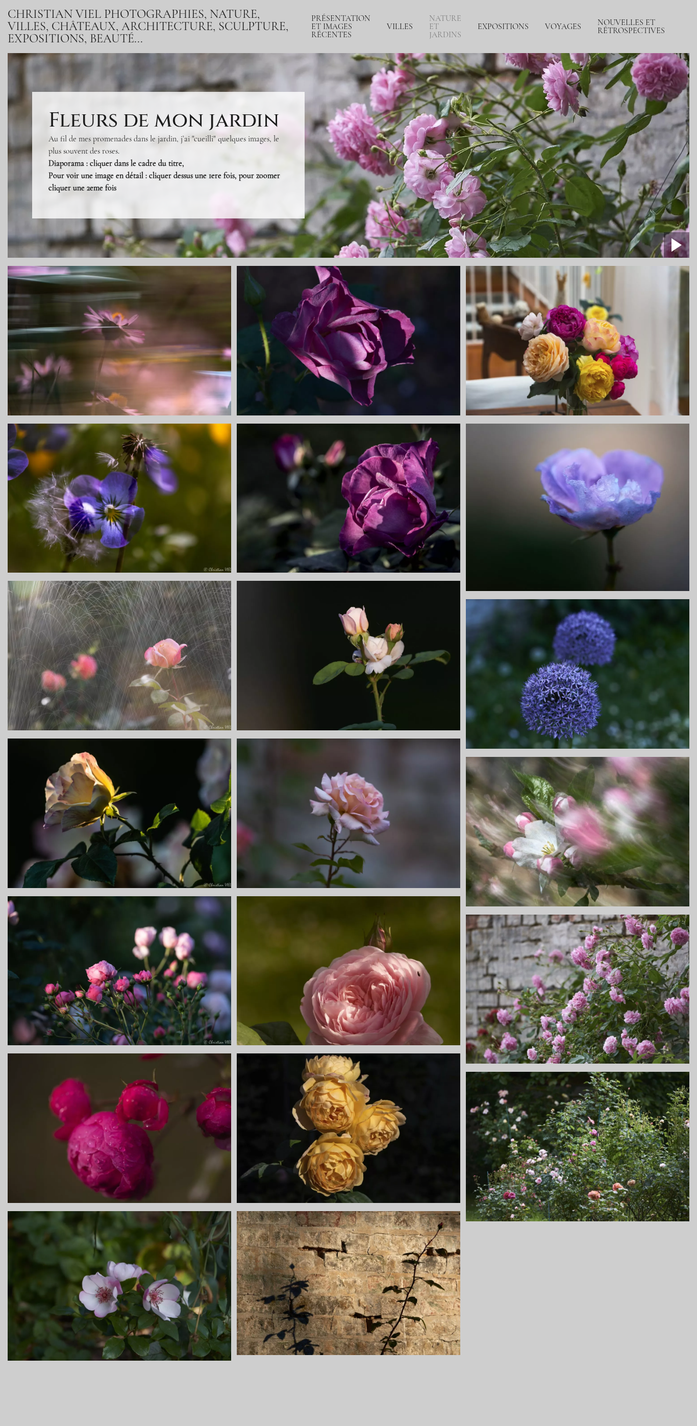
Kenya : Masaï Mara (576, 43)
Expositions (503, 26)
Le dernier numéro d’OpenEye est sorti (629, 79)
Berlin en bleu (409, 129)
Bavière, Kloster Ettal (579, 55)
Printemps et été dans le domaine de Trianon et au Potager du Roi (535, 124)
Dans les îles (564, 92)
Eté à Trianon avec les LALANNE (484, 112)
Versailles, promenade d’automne (482, 100)
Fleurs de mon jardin (462, 149)
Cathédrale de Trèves (579, 67)
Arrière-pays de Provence (586, 80)
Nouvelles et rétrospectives (631, 26)
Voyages (563, 26)
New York (403, 116)
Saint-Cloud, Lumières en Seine (362, 88)
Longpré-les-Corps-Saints (469, 137)
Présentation (331, 51)
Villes (400, 26)
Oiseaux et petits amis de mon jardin (487, 161)
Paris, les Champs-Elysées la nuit (363, 75)
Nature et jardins (445, 26)
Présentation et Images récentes (340, 26)
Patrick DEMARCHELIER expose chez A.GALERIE (638, 55)
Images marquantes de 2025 (633, 100)
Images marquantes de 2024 (633, 120)
